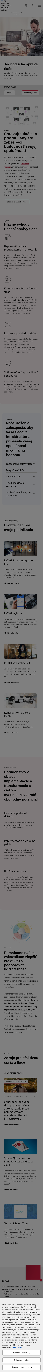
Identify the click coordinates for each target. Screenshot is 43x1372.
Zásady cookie (17, 1347)
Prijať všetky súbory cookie (21, 1367)
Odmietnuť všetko (21, 1360)
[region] (21, 1335)
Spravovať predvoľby (21, 1352)
